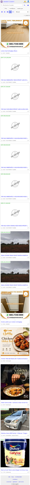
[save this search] (28, 5)
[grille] (7, 12)
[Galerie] (10, 12)
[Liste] (2, 12)
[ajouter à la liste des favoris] (2, 53)
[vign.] (4, 12)
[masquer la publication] (28, 53)
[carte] (13, 12)
